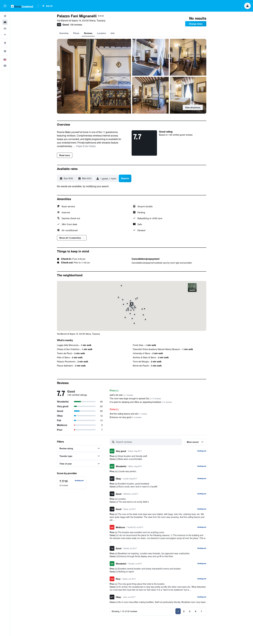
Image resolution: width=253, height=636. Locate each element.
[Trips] (5, 51)
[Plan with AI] (5, 35)
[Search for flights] (5, 16)
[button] (5, 6)
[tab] (64, 33)
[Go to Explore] (5, 43)
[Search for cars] (5, 28)
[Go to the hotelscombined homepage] (22, 6)
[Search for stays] (5, 22)
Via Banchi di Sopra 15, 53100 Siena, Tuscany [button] (81, 20)
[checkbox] (71, 483)
